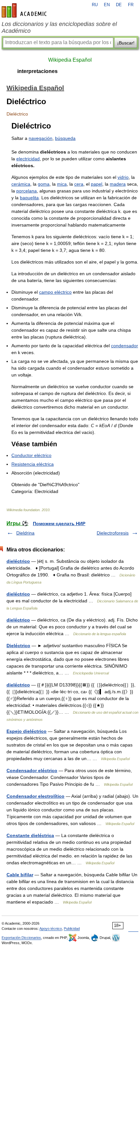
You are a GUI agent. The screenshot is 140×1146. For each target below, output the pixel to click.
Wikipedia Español (70, 60)
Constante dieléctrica (30, 835)
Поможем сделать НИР (59, 523)
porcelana (26, 190)
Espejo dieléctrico (27, 731)
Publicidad (72, 928)
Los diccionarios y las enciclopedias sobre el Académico (59, 27)
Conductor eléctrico (31, 455)
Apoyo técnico (50, 928)
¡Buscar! (125, 42)
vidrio (123, 177)
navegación (40, 138)
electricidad (28, 158)
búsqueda (65, 138)
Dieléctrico (18, 645)
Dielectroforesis (113, 533)
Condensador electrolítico (35, 796)
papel (96, 184)
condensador (124, 345)
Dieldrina (25, 533)
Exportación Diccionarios (21, 938)
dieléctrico (18, 561)
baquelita (29, 197)
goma (43, 184)
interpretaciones (37, 71)
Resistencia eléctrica (32, 464)
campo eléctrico (55, 292)
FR (130, 5)
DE (119, 5)
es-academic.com (25, 10)
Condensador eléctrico (32, 770)
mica (62, 184)
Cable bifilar (20, 874)
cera (78, 184)
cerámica (20, 184)
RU (95, 5)
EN (107, 5)
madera (118, 184)
